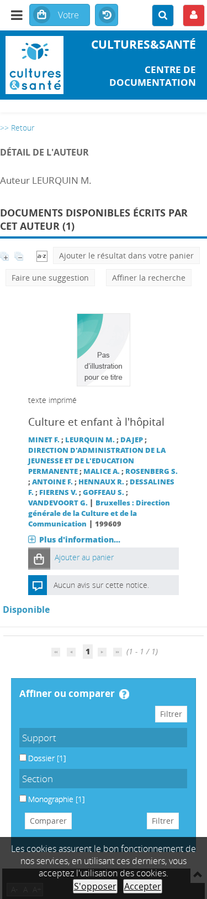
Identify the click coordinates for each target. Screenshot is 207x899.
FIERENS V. (58, 492)
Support (39, 737)
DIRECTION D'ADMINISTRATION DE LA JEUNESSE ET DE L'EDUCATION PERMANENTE (97, 461)
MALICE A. (101, 471)
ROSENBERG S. (151, 471)
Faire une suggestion (50, 277)
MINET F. (44, 440)
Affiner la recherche (148, 277)
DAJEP (131, 440)
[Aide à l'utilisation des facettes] (124, 694)
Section (37, 778)
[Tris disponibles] (41, 255)
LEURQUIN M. (90, 440)
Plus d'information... (79, 539)
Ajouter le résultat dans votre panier (126, 255)
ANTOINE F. (52, 482)
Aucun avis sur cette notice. (101, 585)
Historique (106, 15)
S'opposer (95, 886)
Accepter (142, 886)
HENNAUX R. (101, 482)
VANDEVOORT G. (58, 503)
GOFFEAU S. (103, 492)
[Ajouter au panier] (39, 558)
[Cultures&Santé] (34, 65)
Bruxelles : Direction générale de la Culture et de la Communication (99, 513)
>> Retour (17, 127)
